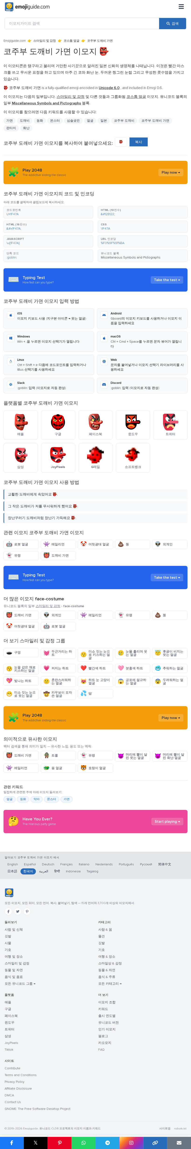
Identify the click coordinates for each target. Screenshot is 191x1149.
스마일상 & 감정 (110, 963)
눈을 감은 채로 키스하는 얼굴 (21, 669)
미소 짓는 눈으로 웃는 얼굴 (21, 694)
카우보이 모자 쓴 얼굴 (57, 694)
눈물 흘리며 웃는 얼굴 (132, 653)
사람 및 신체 (14, 930)
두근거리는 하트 (57, 653)
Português (126, 864)
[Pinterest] (27, 911)
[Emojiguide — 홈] (9, 893)
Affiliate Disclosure (18, 1089)
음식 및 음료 (14, 977)
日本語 (12, 871)
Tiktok (9, 1050)
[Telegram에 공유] (107, 1143)
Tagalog (92, 871)
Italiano (84, 864)
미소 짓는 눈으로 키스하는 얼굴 (95, 655)
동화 (40, 121)
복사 (138, 142)
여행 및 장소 (14, 957)
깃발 (8, 936)
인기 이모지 (107, 1029)
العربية (43, 871)
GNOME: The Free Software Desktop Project (37, 1109)
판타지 (11, 128)
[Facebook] (8, 911)
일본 (103, 121)
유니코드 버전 (108, 1023)
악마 (37, 799)
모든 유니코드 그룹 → (20, 984)
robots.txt (180, 1128)
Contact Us (13, 1102)
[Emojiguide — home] (27, 7)
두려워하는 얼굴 (169, 681)
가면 (67, 799)
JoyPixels (11, 1043)
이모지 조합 (107, 1002)
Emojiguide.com (14, 41)
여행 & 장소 (106, 957)
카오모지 (104, 1043)
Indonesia (73, 871)
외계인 (164, 544)
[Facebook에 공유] (12, 1143)
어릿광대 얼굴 (94, 544)
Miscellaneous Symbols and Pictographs (130, 257)
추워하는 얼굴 (169, 668)
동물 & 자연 (106, 970)
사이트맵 (165, 1128)
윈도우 (9, 1023)
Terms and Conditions (21, 1075)
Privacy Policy (14, 1082)
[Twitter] (17, 911)
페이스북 (11, 1016)
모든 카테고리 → (110, 984)
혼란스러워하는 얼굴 (57, 681)
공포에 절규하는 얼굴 (132, 681)
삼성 (8, 1036)
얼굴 (90, 121)
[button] (48, 212)
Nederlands (104, 864)
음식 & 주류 (106, 977)
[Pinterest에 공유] (60, 1143)
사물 (8, 943)
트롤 (50, 755)
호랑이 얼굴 (93, 768)
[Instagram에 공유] (131, 1143)
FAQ (101, 1050)
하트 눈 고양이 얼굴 (95, 681)
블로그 (103, 1036)
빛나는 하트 (18, 681)
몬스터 (51, 799)
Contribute (12, 1068)
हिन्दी (57, 871)
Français (66, 864)
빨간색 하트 (93, 668)
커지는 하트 (56, 668)
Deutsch (48, 864)
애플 (8, 1002)
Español (30, 864)
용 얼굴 (52, 768)
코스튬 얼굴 (71, 41)
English (12, 864)
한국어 (28, 871)
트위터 (9, 1029)
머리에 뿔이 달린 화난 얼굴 (169, 756)
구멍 (13, 652)
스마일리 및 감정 (44, 41)
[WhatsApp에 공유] (84, 1143)
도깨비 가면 (56, 555)
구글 (8, 1009)
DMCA (9, 1095)
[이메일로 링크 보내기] (179, 1143)
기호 (8, 950)
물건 (101, 936)
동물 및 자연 (14, 970)
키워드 (103, 1009)
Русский (146, 864)
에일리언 (54, 544)
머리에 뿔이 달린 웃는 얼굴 (132, 756)
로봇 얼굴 (17, 544)
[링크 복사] (155, 1143)
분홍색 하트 (130, 668)
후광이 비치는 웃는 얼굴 (169, 653)
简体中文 (164, 864)
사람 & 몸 (105, 930)
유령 (13, 555)
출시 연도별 (107, 1016)
